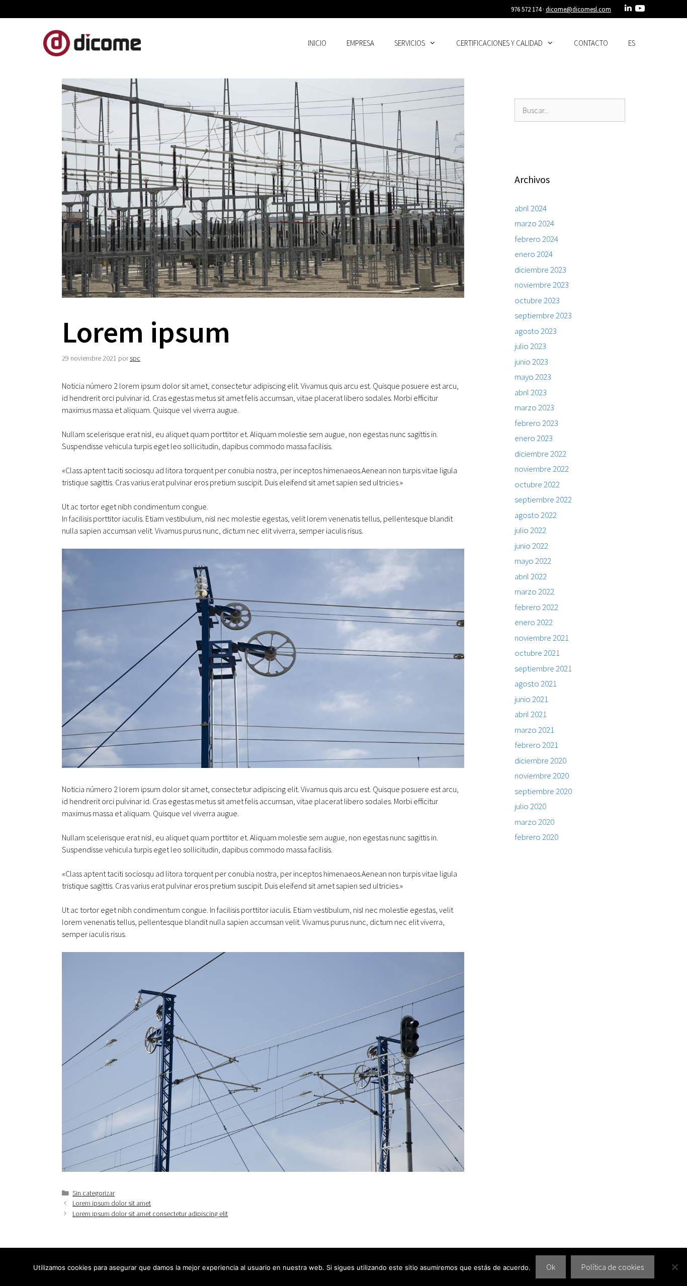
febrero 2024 (536, 238)
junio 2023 (531, 361)
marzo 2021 (534, 729)
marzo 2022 (534, 591)
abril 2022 (530, 576)
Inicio (317, 43)
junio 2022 (531, 545)
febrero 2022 (536, 607)
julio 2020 (530, 806)
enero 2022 (533, 622)
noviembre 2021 (541, 637)
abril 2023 (530, 392)
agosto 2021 (535, 683)
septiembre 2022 (543, 499)
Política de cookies (612, 1267)
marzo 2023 (534, 407)
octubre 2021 (537, 652)
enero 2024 (533, 254)
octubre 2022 (537, 484)
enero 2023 (533, 438)
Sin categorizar (93, 1193)
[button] (435, 43)
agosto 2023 (535, 330)
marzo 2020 (534, 821)
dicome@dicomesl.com (578, 9)
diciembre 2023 (540, 269)
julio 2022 (530, 530)
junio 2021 (531, 699)
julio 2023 (530, 346)
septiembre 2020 (543, 791)
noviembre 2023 (541, 284)
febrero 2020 (536, 836)
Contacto (591, 43)
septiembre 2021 (543, 668)
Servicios (409, 43)
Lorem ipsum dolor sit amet (111, 1203)
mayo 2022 (532, 560)
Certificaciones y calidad (499, 43)
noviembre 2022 (541, 468)
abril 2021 (530, 714)
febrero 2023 (536, 422)
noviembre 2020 (541, 775)
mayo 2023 (532, 376)
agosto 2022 (535, 515)
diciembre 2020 (540, 760)
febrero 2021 (536, 744)
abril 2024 (530, 208)
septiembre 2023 (543, 315)
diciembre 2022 (540, 453)
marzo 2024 (534, 223)
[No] (674, 1267)
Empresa (360, 43)
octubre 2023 (537, 300)
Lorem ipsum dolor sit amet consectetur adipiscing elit (150, 1214)
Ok (550, 1267)
